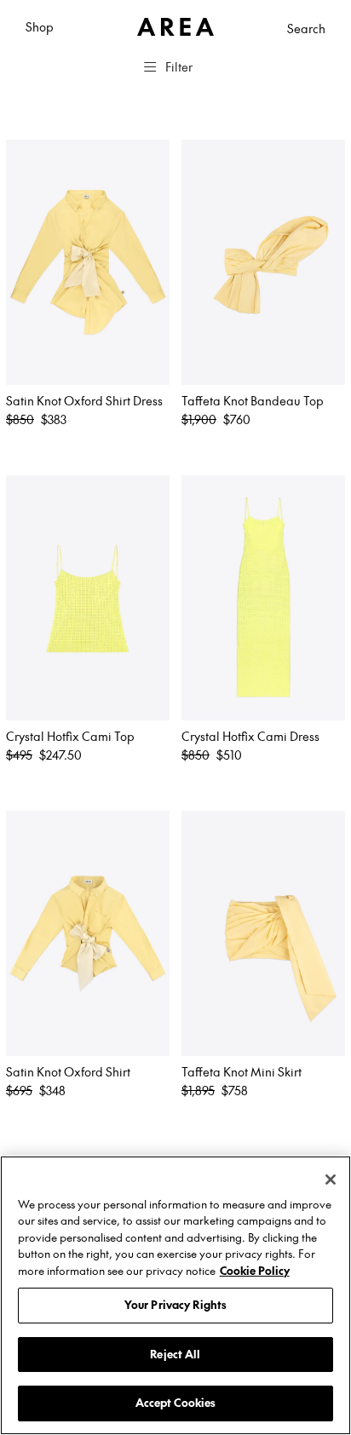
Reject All (175, 1354)
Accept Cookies (175, 1402)
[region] (175, 1295)
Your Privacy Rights (175, 1304)
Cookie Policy (255, 1270)
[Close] (330, 1179)
